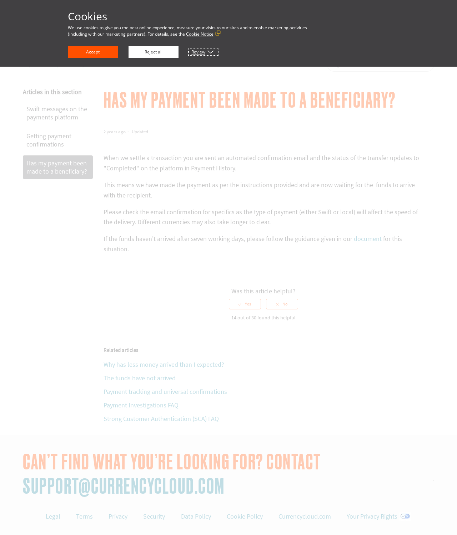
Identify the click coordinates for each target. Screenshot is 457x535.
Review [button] (198, 52)
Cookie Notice (200, 34)
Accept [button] (93, 52)
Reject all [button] (153, 52)
